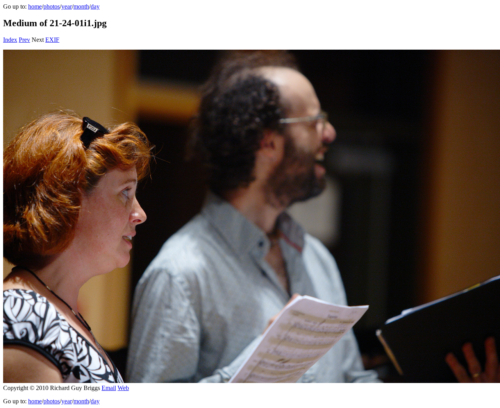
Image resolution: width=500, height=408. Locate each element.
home (35, 6)
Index (10, 39)
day (95, 6)
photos (51, 6)
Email (109, 388)
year (66, 6)
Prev (24, 39)
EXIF (52, 39)
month (81, 6)
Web (123, 388)
